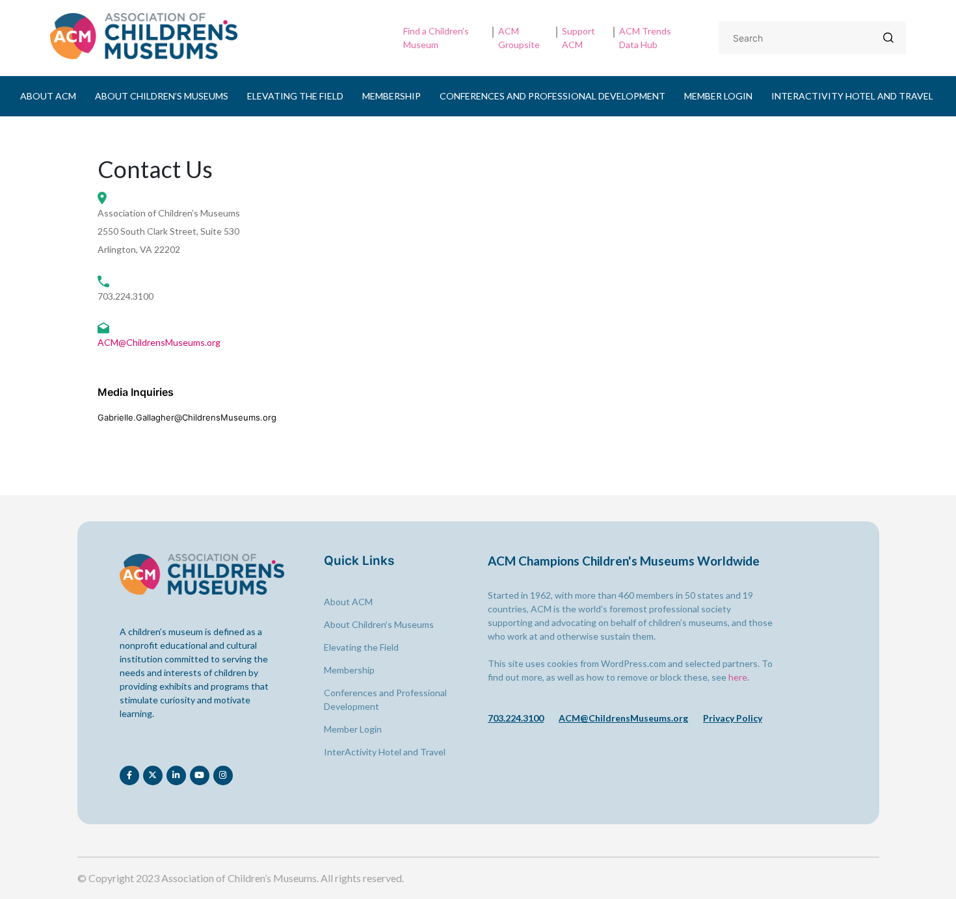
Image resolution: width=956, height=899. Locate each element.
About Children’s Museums (161, 95)
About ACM (48, 95)
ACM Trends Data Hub (645, 37)
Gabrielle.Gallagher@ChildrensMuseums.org (187, 417)
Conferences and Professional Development (552, 95)
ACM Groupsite (519, 37)
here (737, 677)
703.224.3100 (516, 717)
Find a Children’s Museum (436, 37)
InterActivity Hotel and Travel (852, 95)
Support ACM (578, 37)
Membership (391, 95)
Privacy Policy (732, 717)
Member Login (718, 95)
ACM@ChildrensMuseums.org (159, 342)
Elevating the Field (295, 95)
